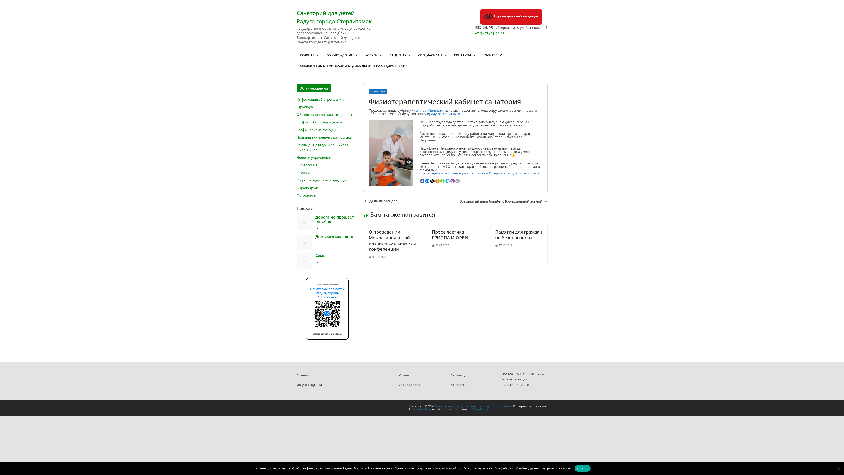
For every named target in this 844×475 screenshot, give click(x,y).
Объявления (378, 91)
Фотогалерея (307, 195)
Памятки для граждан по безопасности (518, 235)
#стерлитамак (500, 173)
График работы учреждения (319, 122)
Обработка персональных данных (324, 114)
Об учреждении (339, 55)
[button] (317, 55)
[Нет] (838, 468)
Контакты (462, 55)
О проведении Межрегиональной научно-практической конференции (392, 240)
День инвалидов (383, 201)
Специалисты (430, 55)
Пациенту (397, 55)
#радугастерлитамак (443, 113)
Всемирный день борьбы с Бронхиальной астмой (501, 201)
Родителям (492, 55)
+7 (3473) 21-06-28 (490, 33)
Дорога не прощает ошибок (334, 219)
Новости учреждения (314, 157)
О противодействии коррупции (322, 180)
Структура (305, 107)
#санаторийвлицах (427, 110)
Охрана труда (308, 188)
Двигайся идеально (335, 236)
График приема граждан (316, 130)
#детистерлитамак (434, 173)
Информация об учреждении (320, 99)
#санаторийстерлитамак (469, 173)
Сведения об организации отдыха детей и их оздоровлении (354, 66)
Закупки (303, 172)
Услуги (371, 55)
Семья (321, 255)
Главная (307, 55)
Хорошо (582, 468)
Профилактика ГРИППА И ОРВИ (450, 235)
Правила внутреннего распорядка (324, 137)
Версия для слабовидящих (515, 16)
